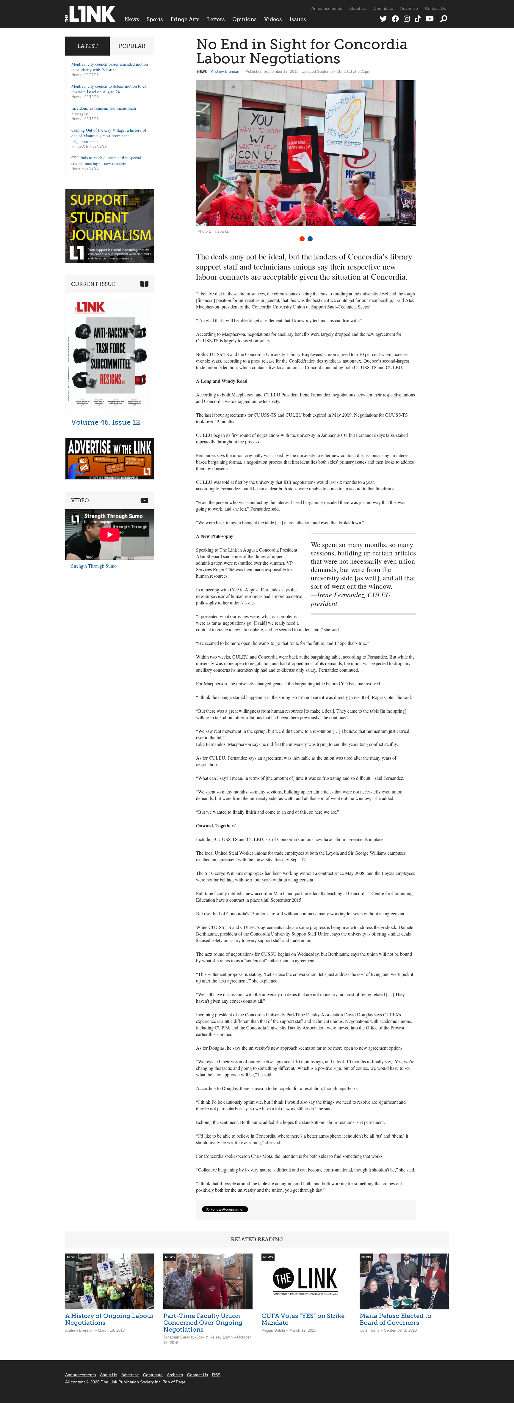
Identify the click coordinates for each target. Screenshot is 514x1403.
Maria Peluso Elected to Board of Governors (395, 1319)
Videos (273, 19)
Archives (175, 1374)
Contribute (383, 8)
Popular (132, 46)
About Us (357, 8)
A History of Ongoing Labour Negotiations (109, 1319)
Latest (87, 46)
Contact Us (435, 8)
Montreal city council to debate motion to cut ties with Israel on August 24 (109, 89)
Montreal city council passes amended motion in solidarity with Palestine (109, 67)
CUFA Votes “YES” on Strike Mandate (303, 1319)
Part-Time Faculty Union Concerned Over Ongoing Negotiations (202, 1322)
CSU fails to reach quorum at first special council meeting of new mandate (106, 160)
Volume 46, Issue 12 (105, 422)
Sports (155, 19)
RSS (216, 1374)
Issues (297, 19)
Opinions (244, 19)
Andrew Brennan (225, 71)
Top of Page (174, 1382)
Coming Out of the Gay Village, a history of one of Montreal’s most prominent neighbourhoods (108, 135)
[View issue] (109, 412)
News (132, 19)
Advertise (409, 8)
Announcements (326, 8)
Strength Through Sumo (94, 566)
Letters (216, 19)
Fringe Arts (185, 19)
